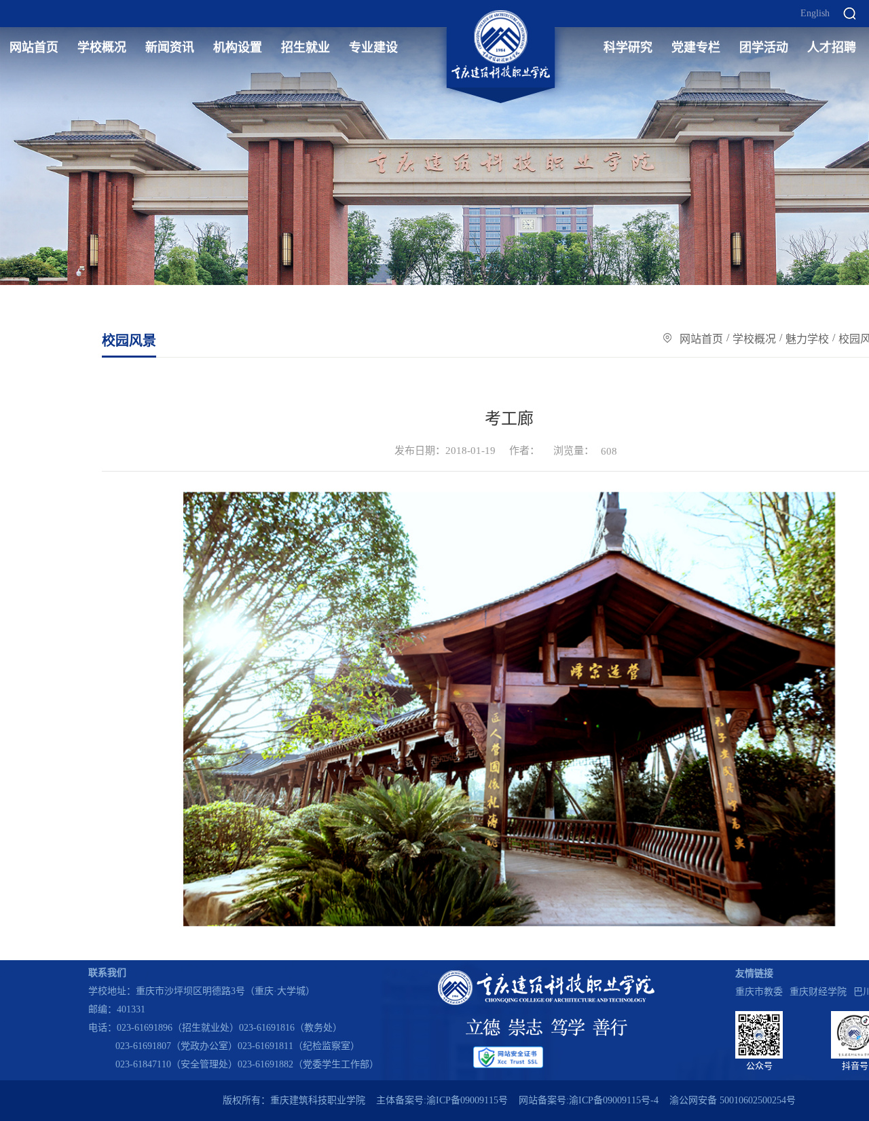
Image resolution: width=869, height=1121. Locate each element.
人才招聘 (831, 47)
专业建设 (373, 47)
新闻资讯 (169, 47)
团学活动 (763, 47)
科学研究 (628, 47)
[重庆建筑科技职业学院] (500, 44)
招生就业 (305, 47)
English (815, 13)
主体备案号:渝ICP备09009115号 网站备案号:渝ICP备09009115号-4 (517, 1100)
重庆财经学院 (818, 992)
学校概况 (101, 47)
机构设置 (237, 47)
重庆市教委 (759, 992)
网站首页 (34, 47)
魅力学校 (807, 339)
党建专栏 (695, 47)
